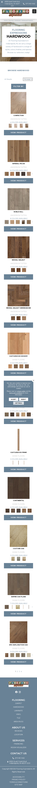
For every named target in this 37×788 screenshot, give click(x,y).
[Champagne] (18, 536)
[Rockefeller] (28, 607)
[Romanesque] (26, 366)
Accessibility (18, 777)
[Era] (19, 247)
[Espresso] (19, 488)
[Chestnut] (17, 173)
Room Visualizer (18, 747)
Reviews (18, 731)
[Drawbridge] (28, 414)
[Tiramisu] (26, 125)
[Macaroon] (15, 125)
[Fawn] (28, 173)
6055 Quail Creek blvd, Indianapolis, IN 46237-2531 (12, 4)
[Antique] (19, 151)
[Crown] (18, 439)
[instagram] (20, 692)
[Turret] (24, 462)
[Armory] (6, 414)
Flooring (11, 20)
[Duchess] (17, 222)
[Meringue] (21, 125)
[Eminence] (23, 222)
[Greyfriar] (15, 366)
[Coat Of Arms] (19, 343)
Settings (18, 403)
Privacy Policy (18, 779)
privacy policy (21, 391)
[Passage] (28, 655)
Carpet (18, 703)
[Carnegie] (17, 607)
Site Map (18, 785)
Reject (23, 399)
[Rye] (18, 270)
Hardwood (17, 20)
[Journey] (23, 655)
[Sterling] (18, 510)
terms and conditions (15, 393)
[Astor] (12, 607)
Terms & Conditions (18, 782)
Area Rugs (18, 722)
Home (5, 20)
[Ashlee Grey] (19, 584)
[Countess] (12, 222)
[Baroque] (17, 414)
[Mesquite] (13, 510)
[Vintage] (29, 510)
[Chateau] (18, 558)
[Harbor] (12, 655)
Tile (18, 718)
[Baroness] (19, 199)
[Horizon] (17, 655)
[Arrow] (12, 414)
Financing (18, 744)
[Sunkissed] (24, 510)
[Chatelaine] (23, 414)
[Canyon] (18, 632)
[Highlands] (21, 366)
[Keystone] (18, 462)
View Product (18, 132)
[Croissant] (18, 103)
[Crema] (24, 558)
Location (18, 735)
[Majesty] (28, 222)
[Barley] (12, 173)
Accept (13, 399)
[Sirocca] (24, 270)
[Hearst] (23, 607)
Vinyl (18, 714)
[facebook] (16, 692)
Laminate (18, 711)
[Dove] (23, 173)
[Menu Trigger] (34, 11)
